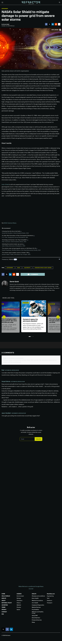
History (19, 602)
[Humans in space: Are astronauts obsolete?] (31, 308)
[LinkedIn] (53, 24)
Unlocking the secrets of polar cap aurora (12, 244)
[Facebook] (46, 24)
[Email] (59, 24)
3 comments (34, 274)
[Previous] (4, 317)
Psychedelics (35, 609)
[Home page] (31, 2)
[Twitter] (49, 24)
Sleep (33, 622)
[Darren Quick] (5, 284)
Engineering (50, 596)
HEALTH (34, 593)
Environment (20, 596)
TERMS (3, 607)
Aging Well (35, 615)
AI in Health (35, 602)
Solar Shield (5, 184)
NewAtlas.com (51, 593)
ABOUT (3, 600)
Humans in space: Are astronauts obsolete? (27, 320)
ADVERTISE (5, 605)
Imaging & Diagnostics (38, 605)
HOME (3, 593)
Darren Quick (14, 281)
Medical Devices (36, 607)
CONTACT (4, 611)
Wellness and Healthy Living (37, 612)
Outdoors (49, 600)
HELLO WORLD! (6, 596)
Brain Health (35, 598)
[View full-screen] (60, 30)
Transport (49, 602)
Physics (19, 607)
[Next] (58, 317)
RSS (3, 614)
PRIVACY (4, 609)
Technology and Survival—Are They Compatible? (14, 239)
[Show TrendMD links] (59, 259)
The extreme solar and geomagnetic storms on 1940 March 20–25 (19, 248)
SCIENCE (19, 593)
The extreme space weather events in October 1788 (15, 252)
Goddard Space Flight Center (43, 267)
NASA (18, 267)
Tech (48, 598)
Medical (19, 605)
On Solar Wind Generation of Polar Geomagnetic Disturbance (17, 235)
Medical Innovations (37, 600)
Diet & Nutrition (36, 617)
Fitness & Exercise (37, 620)
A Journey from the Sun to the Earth (11, 231)
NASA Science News (10, 223)
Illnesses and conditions (38, 596)
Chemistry (19, 600)
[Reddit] (56, 24)
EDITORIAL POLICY (7, 602)
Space (18, 609)
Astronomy (5, 8)
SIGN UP (4, 598)
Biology (19, 598)
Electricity (27, 267)
